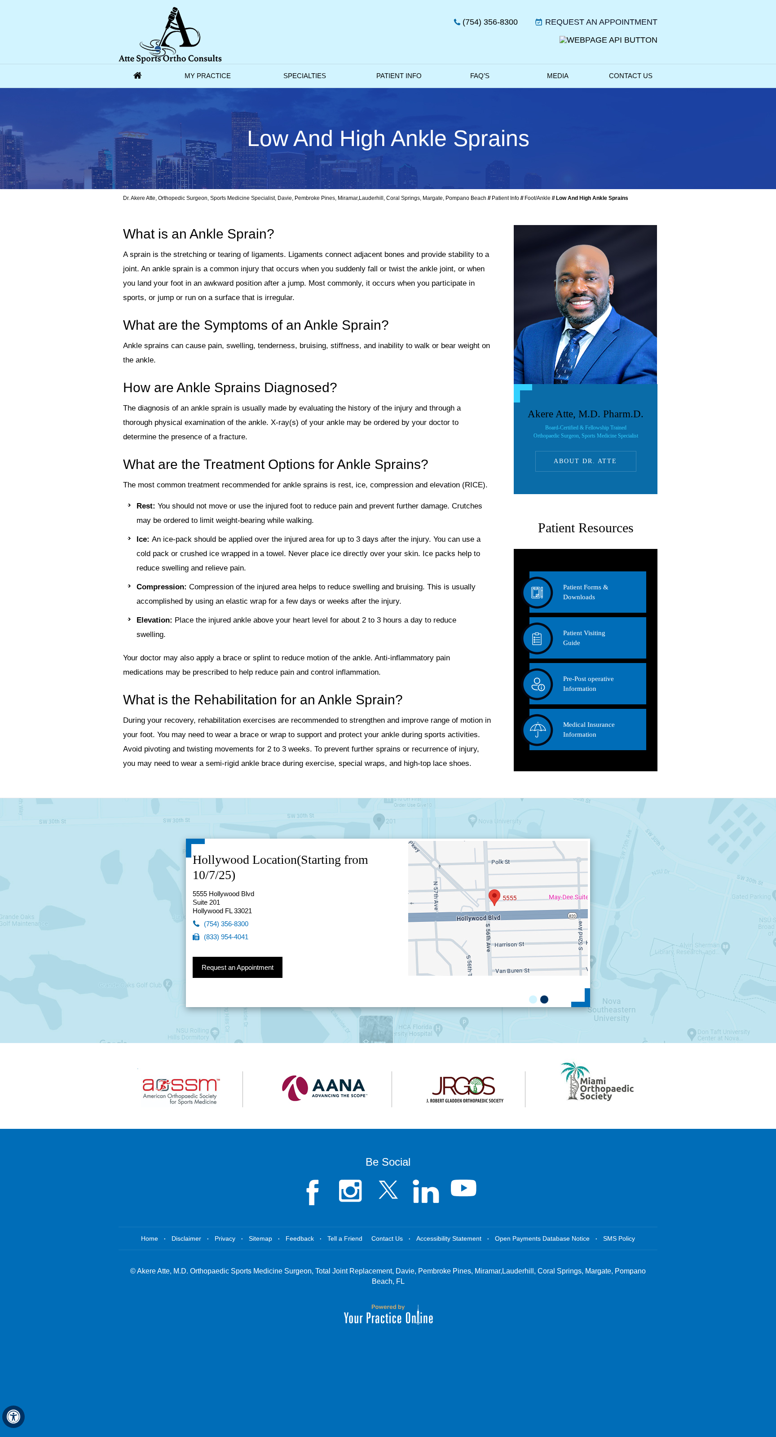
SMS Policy (619, 1238)
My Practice (208, 76)
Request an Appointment (601, 22)
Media (558, 76)
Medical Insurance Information (589, 729)
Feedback (300, 1238)
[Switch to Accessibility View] (13, 1417)
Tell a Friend (344, 1238)
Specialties (304, 76)
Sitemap (260, 1238)
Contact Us (631, 76)
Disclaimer (186, 1238)
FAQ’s (479, 76)
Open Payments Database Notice (542, 1238)
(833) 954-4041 (226, 937)
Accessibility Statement (448, 1238)
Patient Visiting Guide (584, 637)
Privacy (225, 1238)
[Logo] (170, 35)
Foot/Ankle (538, 198)
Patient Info (399, 76)
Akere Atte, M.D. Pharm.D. (586, 423)
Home (137, 76)
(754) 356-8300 (490, 22)
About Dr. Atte (585, 461)
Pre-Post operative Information (588, 683)
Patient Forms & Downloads (585, 592)
